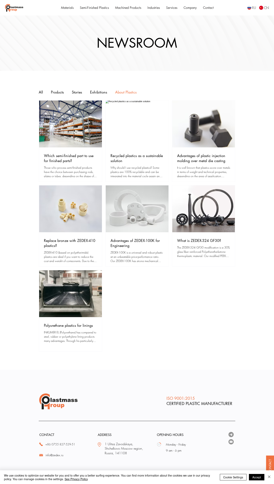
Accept (256, 477)
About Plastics (126, 92)
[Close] (269, 477)
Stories (77, 92)
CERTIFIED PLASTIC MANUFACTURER (199, 403)
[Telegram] (231, 434)
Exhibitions (98, 92)
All (41, 92)
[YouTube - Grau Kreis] (231, 441)
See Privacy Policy (76, 479)
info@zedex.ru (54, 455)
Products (57, 92)
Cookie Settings (233, 477)
